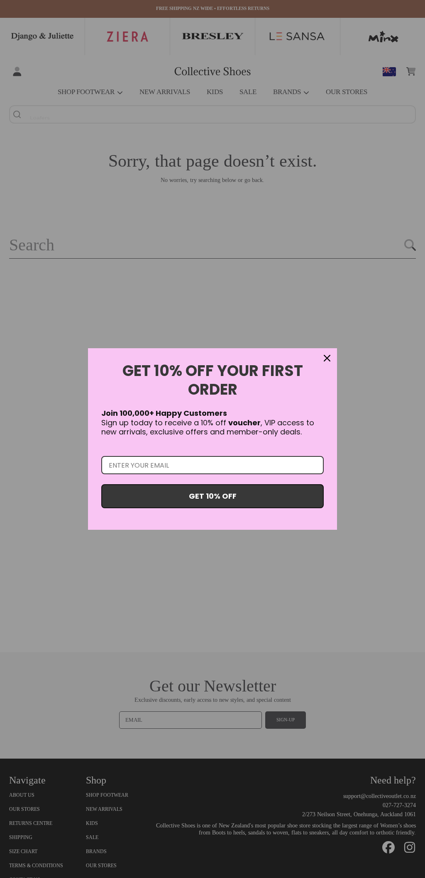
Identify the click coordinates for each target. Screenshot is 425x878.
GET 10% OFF (213, 496)
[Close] (327, 358)
